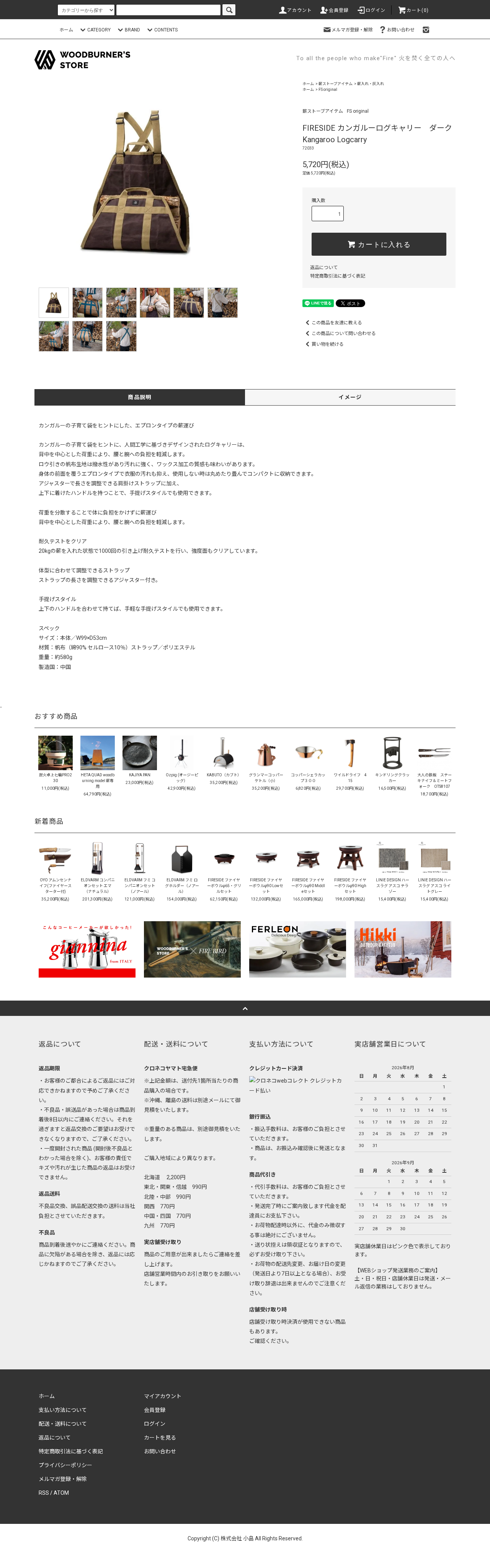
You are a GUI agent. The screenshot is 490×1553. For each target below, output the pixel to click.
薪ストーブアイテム (335, 84)
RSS (44, 1493)
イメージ (350, 397)
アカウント (299, 10)
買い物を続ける (328, 344)
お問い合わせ (401, 30)
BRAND (132, 30)
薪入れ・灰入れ (370, 84)
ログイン (376, 10)
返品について (324, 267)
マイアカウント (162, 1396)
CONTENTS (166, 30)
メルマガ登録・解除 (352, 30)
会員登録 (339, 10)
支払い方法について (63, 1410)
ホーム (66, 30)
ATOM (61, 1493)
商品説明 (140, 397)
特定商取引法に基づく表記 (337, 276)
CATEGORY (99, 30)
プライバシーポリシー (65, 1465)
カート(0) (418, 10)
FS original (327, 89)
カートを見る (160, 1438)
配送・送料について (63, 1424)
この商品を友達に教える (337, 322)
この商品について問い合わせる (344, 333)
